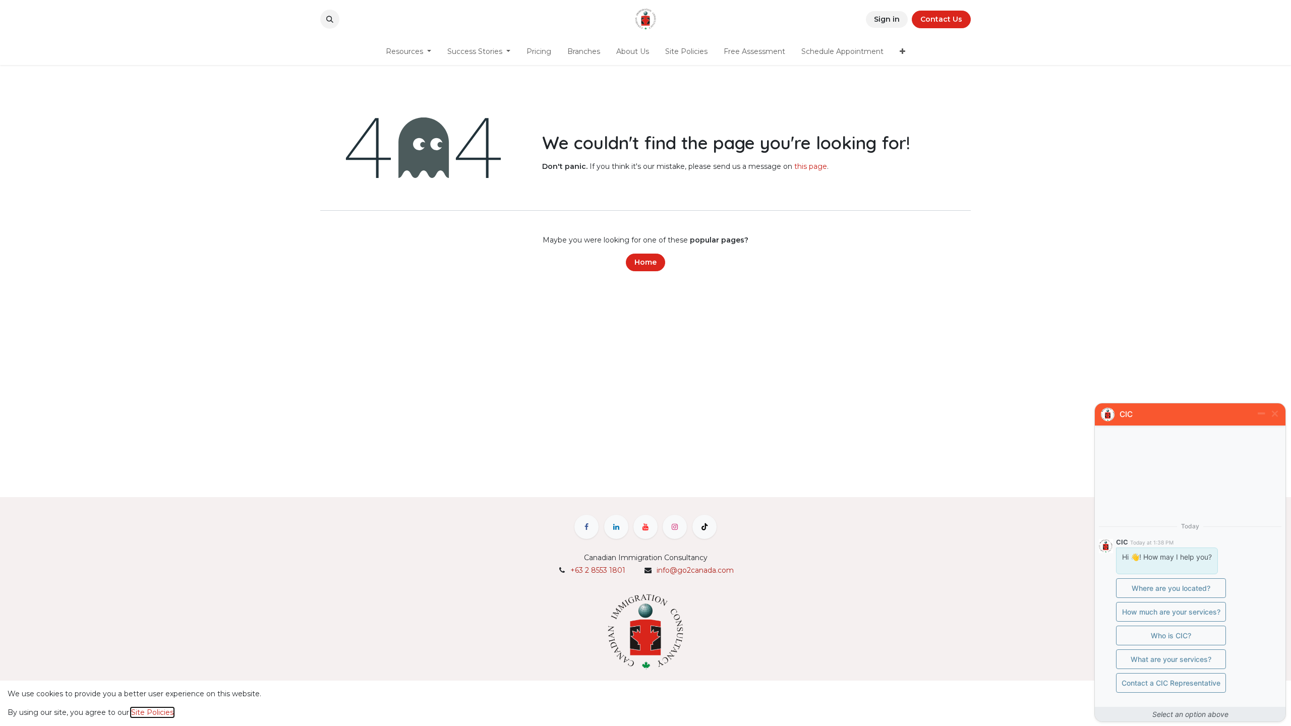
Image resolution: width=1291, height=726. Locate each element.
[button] (329, 19)
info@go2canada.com (695, 570)
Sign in (887, 19)
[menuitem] (408, 51)
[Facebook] (586, 527)
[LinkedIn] (616, 527)
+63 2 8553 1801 (597, 570)
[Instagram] (675, 527)
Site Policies (152, 712)
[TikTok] (704, 527)
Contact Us (941, 19)
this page (810, 166)
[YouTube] (645, 527)
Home (645, 262)
